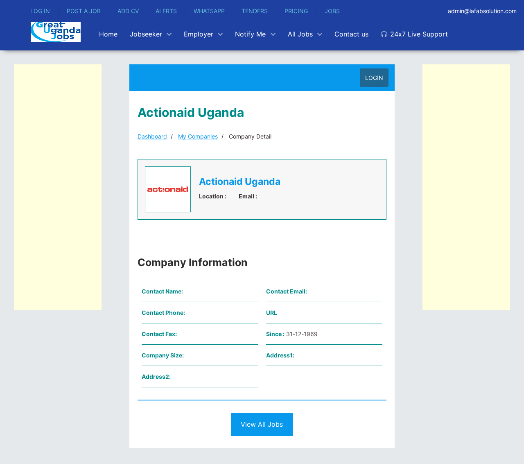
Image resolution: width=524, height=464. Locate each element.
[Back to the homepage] (56, 32)
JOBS (332, 10)
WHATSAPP (209, 10)
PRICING (296, 10)
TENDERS (255, 10)
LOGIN (374, 77)
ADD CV (128, 10)
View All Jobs (262, 424)
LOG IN (40, 10)
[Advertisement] (58, 187)
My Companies (198, 136)
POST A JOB (84, 10)
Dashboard (152, 136)
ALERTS (166, 10)
